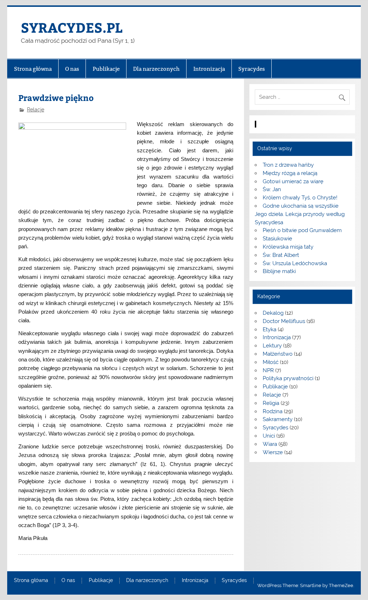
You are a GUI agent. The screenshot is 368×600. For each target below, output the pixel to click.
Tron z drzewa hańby (288, 165)
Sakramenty (278, 419)
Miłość (271, 362)
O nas (72, 68)
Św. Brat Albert (281, 255)
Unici (269, 436)
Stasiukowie (277, 238)
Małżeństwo (278, 354)
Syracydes (251, 68)
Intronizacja (209, 68)
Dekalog (273, 313)
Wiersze (273, 452)
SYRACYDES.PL (72, 27)
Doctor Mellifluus (284, 321)
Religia (271, 403)
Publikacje (106, 68)
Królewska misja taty (288, 247)
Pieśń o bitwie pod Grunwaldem (302, 230)
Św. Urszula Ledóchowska (295, 263)
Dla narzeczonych (156, 68)
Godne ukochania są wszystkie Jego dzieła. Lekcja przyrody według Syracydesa (300, 214)
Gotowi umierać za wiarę (293, 181)
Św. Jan (272, 189)
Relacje (35, 109)
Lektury (272, 345)
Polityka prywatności (288, 378)
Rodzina (272, 411)
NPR (268, 370)
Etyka (269, 329)
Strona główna (33, 68)
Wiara (270, 444)
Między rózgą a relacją (290, 173)
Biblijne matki (279, 271)
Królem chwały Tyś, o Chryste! (300, 197)
